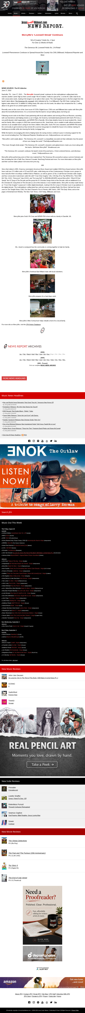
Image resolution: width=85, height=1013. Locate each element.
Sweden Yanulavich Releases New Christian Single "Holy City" (22, 420)
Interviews (48, 13)
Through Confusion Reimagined (19, 807)
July (44, 354)
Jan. (20, 354)
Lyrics (56, 13)
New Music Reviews (11, 669)
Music (16, 13)
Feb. (24, 354)
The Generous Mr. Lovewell (24, 101)
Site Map (45, 994)
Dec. (64, 360)
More (70, 13)
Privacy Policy (75, 1010)
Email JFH (37, 994)
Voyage (11, 703)
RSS (25, 435)
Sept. (52, 360)
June (40, 354)
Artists (23, 13)
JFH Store (27, 996)
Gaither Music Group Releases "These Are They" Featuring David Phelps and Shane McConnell (31, 428)
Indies (39, 13)
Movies (63, 13)
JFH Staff (52, 994)
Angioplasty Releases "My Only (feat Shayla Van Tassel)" (20, 407)
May (37, 354)
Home (9, 13)
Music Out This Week (12, 522)
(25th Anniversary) (27, 853)
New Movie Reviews (11, 831)
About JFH (18, 994)
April (33, 354)
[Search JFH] (76, 13)
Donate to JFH (37, 996)
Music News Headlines (12, 395)
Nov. (60, 360)
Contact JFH (28, 994)
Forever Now (12, 695)
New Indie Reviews (11, 781)
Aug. (48, 354)
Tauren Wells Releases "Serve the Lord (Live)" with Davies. (21, 415)
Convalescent (13, 790)
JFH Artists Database (33, 324)
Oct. (56, 360)
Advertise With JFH (63, 994)
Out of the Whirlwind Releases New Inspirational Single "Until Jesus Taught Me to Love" (29, 424)
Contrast (11, 824)
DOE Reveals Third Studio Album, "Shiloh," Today (18, 411)
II (8, 686)
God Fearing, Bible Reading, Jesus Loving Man (24, 815)
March (29, 354)
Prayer (45, 996)
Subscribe (52, 996)
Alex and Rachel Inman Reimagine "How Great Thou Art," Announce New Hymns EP (28, 402)
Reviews (31, 13)
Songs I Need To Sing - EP (17, 798)
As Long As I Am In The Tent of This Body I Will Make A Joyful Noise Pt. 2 (33, 553)
